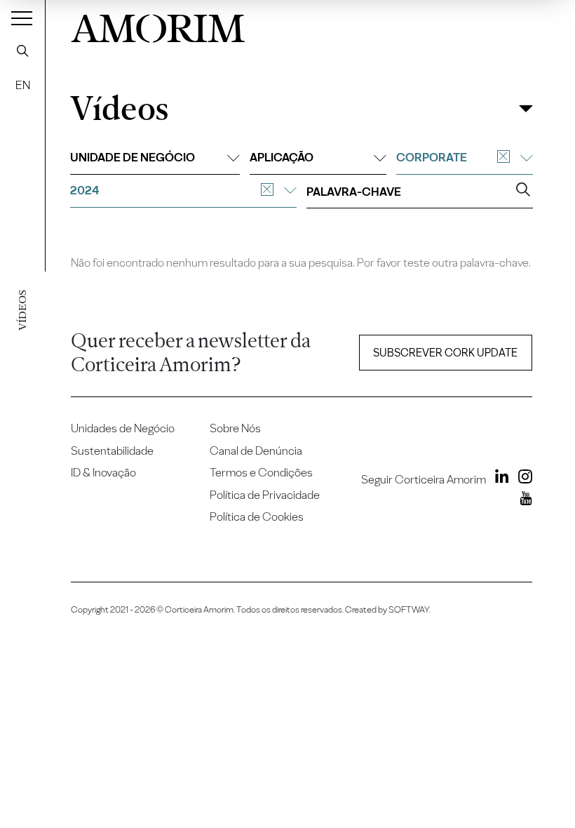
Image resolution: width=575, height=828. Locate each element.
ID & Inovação (103, 472)
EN (22, 85)
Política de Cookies (257, 516)
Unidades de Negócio (123, 428)
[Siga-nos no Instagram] (521, 478)
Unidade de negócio (132, 157)
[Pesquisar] (22, 50)
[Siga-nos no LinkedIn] (498, 478)
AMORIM (158, 25)
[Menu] (21, 17)
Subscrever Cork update (445, 352)
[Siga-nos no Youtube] (522, 500)
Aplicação (281, 157)
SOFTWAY (408, 609)
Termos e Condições (261, 472)
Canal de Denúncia (256, 450)
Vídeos (119, 109)
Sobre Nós (235, 428)
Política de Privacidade (265, 495)
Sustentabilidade (112, 450)
